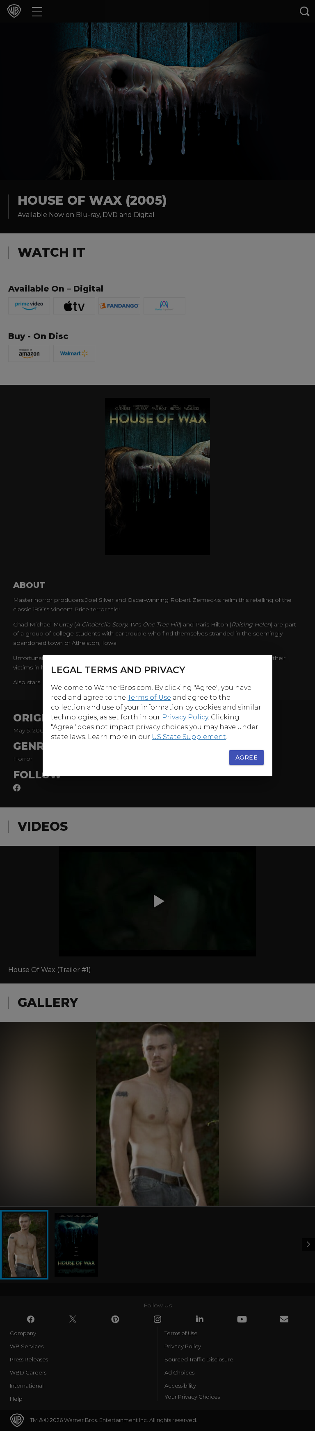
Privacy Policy (185, 717)
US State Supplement (189, 737)
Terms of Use (149, 697)
